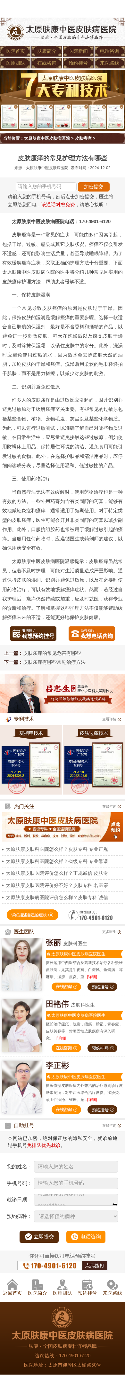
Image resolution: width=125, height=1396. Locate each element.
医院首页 (15, 51)
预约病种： (19, 1216)
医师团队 (15, 63)
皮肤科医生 (66, 943)
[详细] (92, 977)
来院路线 (109, 63)
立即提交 (44, 1236)
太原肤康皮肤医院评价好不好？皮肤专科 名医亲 (57, 885)
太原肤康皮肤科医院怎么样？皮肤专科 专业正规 (57, 849)
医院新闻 (78, 51)
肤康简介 (46, 51)
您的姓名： (19, 1166)
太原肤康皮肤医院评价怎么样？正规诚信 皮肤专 (57, 873)
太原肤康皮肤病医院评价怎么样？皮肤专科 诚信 (57, 897)
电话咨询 (109, 51)
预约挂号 (78, 63)
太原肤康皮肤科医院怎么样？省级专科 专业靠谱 (57, 861)
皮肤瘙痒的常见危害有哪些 (52, 653)
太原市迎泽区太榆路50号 (74, 1365)
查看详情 (109, 719)
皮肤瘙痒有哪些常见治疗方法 (54, 662)
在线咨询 (46, 63)
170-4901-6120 (74, 1355)
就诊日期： (19, 1199)
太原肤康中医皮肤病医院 (47, 138)
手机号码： (19, 1183)
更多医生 (109, 932)
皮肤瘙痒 (83, 138)
